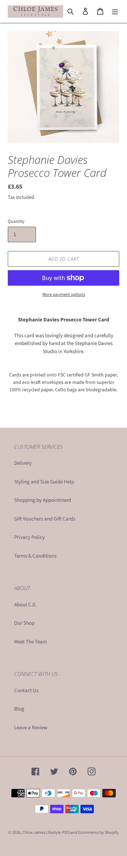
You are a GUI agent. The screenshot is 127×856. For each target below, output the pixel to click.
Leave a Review (31, 727)
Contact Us (26, 690)
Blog (19, 709)
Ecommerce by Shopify (98, 833)
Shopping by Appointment (42, 500)
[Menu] (115, 11)
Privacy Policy (29, 537)
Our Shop (24, 623)
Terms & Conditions (35, 556)
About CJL (25, 604)
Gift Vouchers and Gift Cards (44, 519)
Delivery (23, 463)
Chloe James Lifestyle (41, 833)
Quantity (16, 221)
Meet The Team (30, 642)
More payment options (63, 294)
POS (65, 833)
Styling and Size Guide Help (44, 482)
